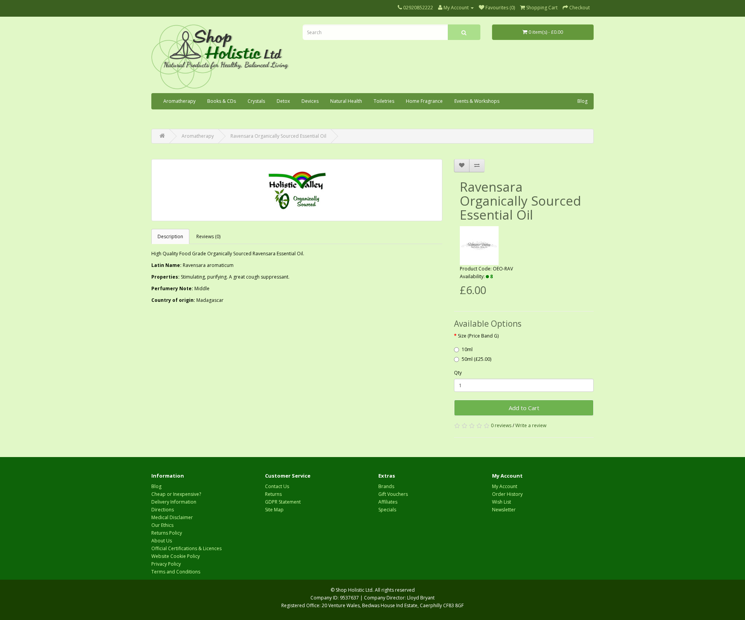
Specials (387, 509)
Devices (310, 101)
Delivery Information (173, 502)
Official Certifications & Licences (186, 548)
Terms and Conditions (175, 571)
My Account (504, 486)
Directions (162, 509)
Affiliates (387, 502)
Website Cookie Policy (175, 556)
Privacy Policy (166, 564)
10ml (467, 349)
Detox (283, 101)
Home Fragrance (424, 101)
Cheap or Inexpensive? (176, 494)
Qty (458, 372)
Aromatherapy (179, 101)
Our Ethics (162, 525)
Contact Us (277, 486)
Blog (582, 101)
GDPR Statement (283, 502)
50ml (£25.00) (476, 359)
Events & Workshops (476, 101)
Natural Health (346, 101)
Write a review (530, 425)
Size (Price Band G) (478, 336)
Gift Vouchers (393, 494)
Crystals (256, 101)
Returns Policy (166, 533)
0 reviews (501, 425)
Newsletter (504, 509)
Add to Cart (524, 408)
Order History (507, 494)
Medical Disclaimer (172, 517)
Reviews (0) (208, 236)
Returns (273, 494)
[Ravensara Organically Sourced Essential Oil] (296, 190)
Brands (386, 486)
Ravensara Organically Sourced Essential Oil (278, 136)
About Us (161, 540)
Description (170, 236)
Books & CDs (221, 101)
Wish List (501, 502)
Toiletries (384, 101)
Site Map (274, 509)
